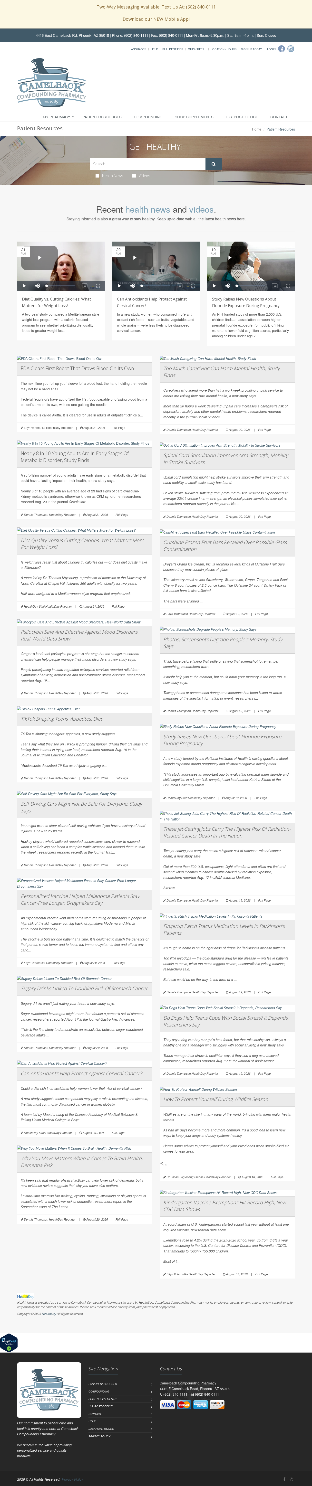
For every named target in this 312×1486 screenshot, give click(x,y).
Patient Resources (102, 116)
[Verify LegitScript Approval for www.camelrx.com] (9, 1342)
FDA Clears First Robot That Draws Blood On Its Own (77, 368)
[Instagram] (290, 48)
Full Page (119, 427)
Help (154, 49)
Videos (144, 175)
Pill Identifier (172, 49)
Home (256, 129)
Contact (279, 116)
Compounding (148, 116)
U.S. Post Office (242, 116)
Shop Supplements (194, 116)
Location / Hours (223, 49)
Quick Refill (197, 49)
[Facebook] (281, 48)
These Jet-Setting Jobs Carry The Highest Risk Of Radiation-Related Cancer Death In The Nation (227, 832)
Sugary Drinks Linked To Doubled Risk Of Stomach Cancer (84, 988)
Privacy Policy (99, 1436)
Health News (112, 175)
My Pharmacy (56, 116)
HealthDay (49, 1314)
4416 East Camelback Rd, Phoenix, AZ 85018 (72, 35)
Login (271, 49)
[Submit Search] (213, 164)
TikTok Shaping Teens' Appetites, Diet (61, 718)
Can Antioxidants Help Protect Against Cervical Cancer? (81, 1073)
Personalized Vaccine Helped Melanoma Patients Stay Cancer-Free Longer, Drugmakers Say (80, 899)
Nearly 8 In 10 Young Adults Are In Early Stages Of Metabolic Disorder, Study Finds (75, 456)
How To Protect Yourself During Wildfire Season (215, 1099)
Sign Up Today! (252, 49)
